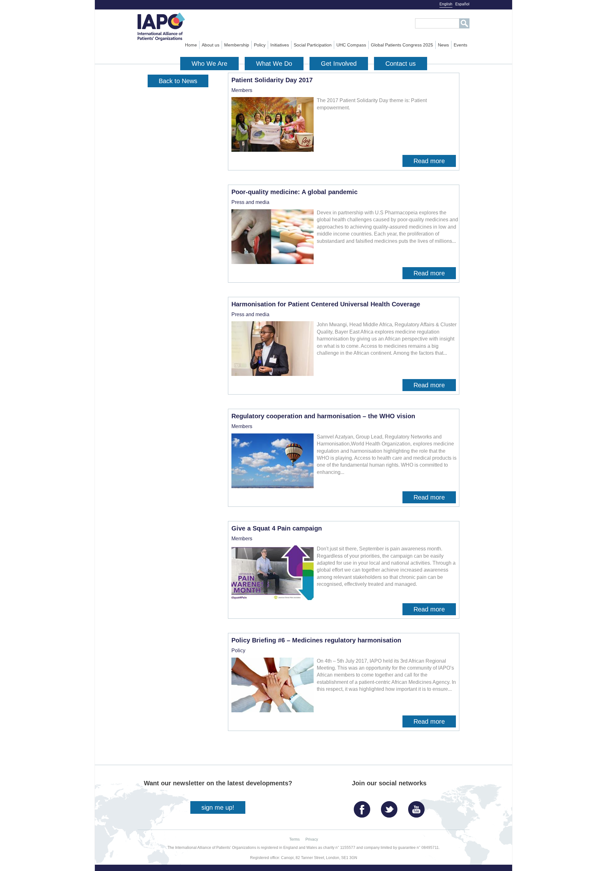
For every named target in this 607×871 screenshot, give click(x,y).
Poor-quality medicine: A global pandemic (294, 191)
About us (210, 44)
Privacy (311, 839)
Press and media (250, 202)
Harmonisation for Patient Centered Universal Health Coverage (325, 304)
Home (191, 44)
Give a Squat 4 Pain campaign (276, 528)
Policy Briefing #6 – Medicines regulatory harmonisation (316, 640)
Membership (236, 44)
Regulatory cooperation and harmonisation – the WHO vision (323, 416)
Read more (435, 162)
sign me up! (217, 807)
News (443, 44)
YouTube (418, 807)
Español (462, 4)
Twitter (390, 807)
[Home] (173, 27)
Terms (294, 839)
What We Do (274, 63)
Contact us (400, 63)
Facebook (363, 807)
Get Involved (339, 63)
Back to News (178, 80)
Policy (260, 44)
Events (460, 44)
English (445, 4)
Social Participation (313, 44)
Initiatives (279, 44)
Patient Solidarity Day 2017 (272, 80)
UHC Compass (351, 44)
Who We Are (209, 63)
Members (241, 90)
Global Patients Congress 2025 (402, 44)
